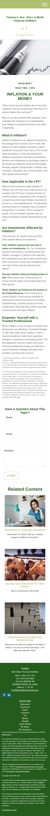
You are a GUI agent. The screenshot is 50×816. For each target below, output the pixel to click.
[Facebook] (26, 28)
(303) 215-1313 (26, 35)
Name (9, 417)
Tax (25, 715)
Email (9, 433)
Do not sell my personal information (17, 771)
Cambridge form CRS (9, 810)
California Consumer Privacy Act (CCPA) (29, 766)
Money (25, 718)
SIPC (4, 785)
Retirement (25, 704)
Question (9, 450)
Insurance (25, 712)
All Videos (25, 726)
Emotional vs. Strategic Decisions (25, 529)
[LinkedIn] (23, 28)
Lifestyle (25, 721)
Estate (25, 709)
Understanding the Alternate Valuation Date (25, 638)
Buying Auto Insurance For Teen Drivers (25, 585)
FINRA (40, 782)
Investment (25, 707)
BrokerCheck (6, 734)
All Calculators (25, 729)
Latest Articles (25, 723)
